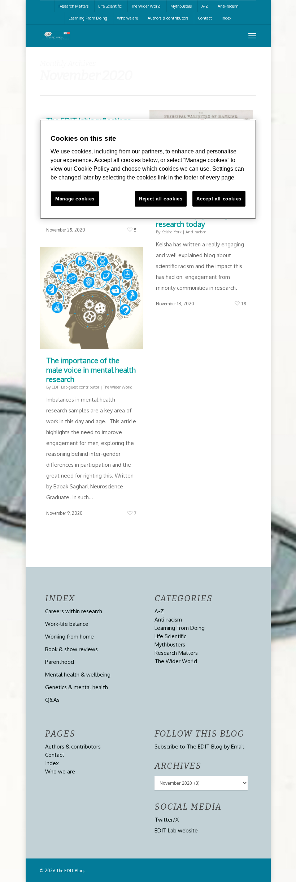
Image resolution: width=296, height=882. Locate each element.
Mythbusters (181, 6)
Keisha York (171, 231)
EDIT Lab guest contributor (75, 387)
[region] (148, 169)
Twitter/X (166, 819)
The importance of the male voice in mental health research (91, 370)
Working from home (69, 636)
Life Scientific (110, 6)
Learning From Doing (88, 18)
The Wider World (146, 6)
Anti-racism (228, 6)
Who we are (127, 18)
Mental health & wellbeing (77, 674)
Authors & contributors (168, 18)
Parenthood (59, 661)
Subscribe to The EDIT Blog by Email (199, 746)
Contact (205, 18)
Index (226, 18)
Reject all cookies (161, 199)
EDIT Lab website (176, 830)
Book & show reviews (71, 649)
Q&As (52, 699)
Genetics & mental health (76, 687)
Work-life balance (66, 623)
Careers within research (73, 611)
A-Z (204, 6)
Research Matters (73, 6)
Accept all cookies (218, 199)
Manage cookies (75, 199)
